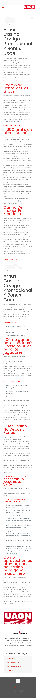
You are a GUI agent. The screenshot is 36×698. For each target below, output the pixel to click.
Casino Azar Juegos (9, 323)
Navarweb (18, 687)
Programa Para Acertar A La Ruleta (14, 81)
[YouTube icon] (17, 691)
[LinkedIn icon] (21, 691)
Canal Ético (10, 670)
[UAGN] (29, 7)
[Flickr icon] (19, 691)
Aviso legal (10, 658)
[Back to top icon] (18, 681)
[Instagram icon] (23, 691)
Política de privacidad (14, 666)
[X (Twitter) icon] (15, 691)
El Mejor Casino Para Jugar (11, 125)
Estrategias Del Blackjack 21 (11, 382)
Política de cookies (13, 662)
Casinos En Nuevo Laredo (11, 260)
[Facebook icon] (13, 691)
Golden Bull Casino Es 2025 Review (14, 499)
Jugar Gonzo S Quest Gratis (12, 502)
